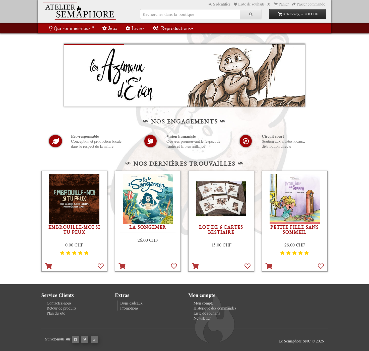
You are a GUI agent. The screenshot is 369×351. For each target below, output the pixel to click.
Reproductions (175, 28)
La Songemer (147, 227)
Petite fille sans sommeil (294, 229)
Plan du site (56, 313)
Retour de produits (61, 308)
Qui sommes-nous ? (74, 28)
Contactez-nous (59, 303)
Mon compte (204, 303)
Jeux (112, 28)
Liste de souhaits (207, 313)
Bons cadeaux (131, 303)
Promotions (129, 308)
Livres (138, 28)
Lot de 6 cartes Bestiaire (221, 229)
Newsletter (202, 318)
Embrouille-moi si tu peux (74, 229)
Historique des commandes (215, 308)
